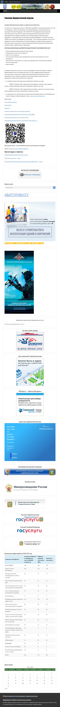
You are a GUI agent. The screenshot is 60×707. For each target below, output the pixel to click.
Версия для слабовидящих (32, 174)
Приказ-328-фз (8, 105)
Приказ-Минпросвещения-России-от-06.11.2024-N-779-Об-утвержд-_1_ (21, 120)
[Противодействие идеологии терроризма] (30, 475)
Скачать (26, 154)
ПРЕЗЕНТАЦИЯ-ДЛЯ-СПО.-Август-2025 (14, 154)
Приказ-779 (7, 108)
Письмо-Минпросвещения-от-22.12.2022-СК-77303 (16, 117)
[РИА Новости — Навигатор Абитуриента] (30, 404)
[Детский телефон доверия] (30, 341)
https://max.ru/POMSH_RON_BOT (20, 148)
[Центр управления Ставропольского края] (30, 372)
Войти (6, 1)
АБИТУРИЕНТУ (17, 195)
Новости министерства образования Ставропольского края (21, 696)
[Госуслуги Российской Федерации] (30, 531)
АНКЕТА (22, 324)
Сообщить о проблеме (11, 455)
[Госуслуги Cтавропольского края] (30, 519)
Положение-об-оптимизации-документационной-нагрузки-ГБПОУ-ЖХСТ (21, 161)
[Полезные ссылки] (26, 492)
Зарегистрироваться (14, 1)
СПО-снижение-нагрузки (10, 158)
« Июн (6, 688)
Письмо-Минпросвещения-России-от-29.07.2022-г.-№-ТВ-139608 (20, 114)
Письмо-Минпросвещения (11, 102)
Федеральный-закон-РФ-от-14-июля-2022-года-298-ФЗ (17, 111)
